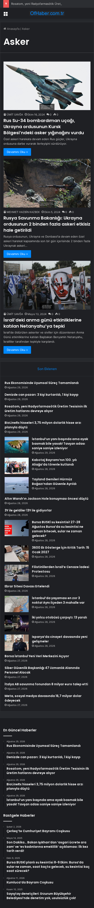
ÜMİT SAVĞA (15, 114)
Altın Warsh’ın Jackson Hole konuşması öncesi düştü (46, 498)
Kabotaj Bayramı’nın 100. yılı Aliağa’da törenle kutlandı (54, 462)
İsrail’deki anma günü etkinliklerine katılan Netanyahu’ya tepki (42, 323)
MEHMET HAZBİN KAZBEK (23, 212)
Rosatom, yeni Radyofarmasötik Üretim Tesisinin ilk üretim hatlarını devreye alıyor (46, 408)
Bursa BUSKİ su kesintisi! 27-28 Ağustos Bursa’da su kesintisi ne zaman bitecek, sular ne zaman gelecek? (57, 529)
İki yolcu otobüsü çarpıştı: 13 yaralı (59, 617)
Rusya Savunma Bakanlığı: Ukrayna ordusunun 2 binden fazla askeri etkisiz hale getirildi (46, 224)
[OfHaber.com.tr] (47, 13)
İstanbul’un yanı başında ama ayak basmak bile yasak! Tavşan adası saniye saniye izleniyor (60, 443)
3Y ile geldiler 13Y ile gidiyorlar (28, 510)
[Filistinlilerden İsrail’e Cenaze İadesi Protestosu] (17, 573)
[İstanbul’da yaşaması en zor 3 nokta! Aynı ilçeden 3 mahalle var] (17, 604)
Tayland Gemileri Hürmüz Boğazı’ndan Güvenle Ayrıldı (54, 481)
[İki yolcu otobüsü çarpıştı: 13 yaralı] (17, 623)
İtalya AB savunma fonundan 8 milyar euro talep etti (46, 684)
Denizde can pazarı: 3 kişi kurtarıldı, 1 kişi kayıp (41, 394)
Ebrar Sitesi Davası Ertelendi (27, 586)
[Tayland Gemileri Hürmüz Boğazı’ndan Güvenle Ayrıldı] (17, 485)
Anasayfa (12, 28)
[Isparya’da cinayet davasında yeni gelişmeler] (17, 643)
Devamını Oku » (17, 152)
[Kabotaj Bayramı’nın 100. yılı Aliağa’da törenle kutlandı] (17, 466)
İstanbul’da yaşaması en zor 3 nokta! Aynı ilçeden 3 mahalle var (58, 600)
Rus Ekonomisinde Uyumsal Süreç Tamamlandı (42, 383)
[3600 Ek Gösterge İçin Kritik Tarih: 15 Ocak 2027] (17, 553)
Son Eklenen (47, 369)
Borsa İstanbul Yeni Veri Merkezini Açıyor (37, 656)
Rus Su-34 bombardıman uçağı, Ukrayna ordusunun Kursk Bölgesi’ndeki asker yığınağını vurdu (43, 126)
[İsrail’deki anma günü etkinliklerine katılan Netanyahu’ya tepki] (47, 285)
